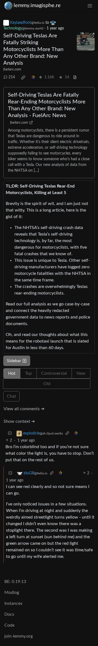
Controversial (54, 373)
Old (46, 384)
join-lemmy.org (18, 636)
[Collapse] (9, 433)
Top (28, 373)
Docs (9, 614)
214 (11, 77)
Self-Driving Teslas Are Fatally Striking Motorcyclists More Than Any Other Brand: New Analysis (33, 49)
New (80, 373)
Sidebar (14, 361)
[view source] (75, 77)
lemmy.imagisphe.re (37, 5)
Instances (13, 603)
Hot (12, 373)
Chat (11, 396)
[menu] (90, 6)
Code (9, 625)
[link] (23, 77)
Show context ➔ (19, 421)
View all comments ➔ (24, 409)
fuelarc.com (12, 69)
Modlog (11, 592)
